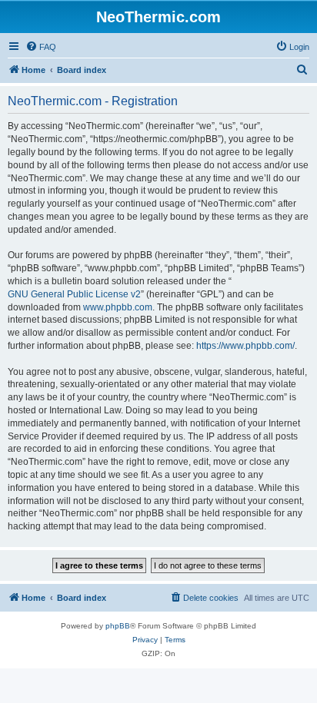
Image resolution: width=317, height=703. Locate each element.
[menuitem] (40, 47)
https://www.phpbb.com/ (245, 345)
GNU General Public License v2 (74, 294)
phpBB (117, 626)
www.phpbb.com (117, 307)
